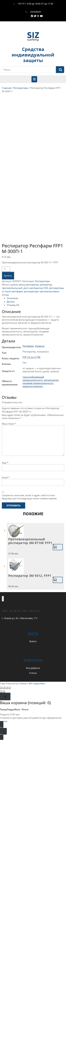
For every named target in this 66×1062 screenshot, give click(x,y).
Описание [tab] (12, 298)
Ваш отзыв (9, 423)
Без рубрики (33, 667)
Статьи (33, 672)
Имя (5, 462)
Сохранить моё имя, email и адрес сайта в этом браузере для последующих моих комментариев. (29, 497)
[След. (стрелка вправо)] (4, 692)
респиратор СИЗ (39, 287)
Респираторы (20, 87)
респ (26, 287)
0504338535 (35, 11)
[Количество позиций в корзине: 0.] (3, 599)
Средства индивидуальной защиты (33, 54)
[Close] (5, 696)
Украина (39, 346)
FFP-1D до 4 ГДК (31, 357)
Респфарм (28, 346)
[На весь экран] (4, 688)
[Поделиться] (7, 688)
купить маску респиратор (24, 284)
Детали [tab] (11, 301)
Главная (6, 87)
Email (6, 477)
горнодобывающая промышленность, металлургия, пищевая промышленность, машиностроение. (41, 381)
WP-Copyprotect (37, 683)
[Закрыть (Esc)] (9, 688)
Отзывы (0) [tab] (13, 305)
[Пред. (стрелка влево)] (1, 692)
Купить (8, 275)
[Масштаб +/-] (1, 688)
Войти (33, 641)
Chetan (23, 683)
